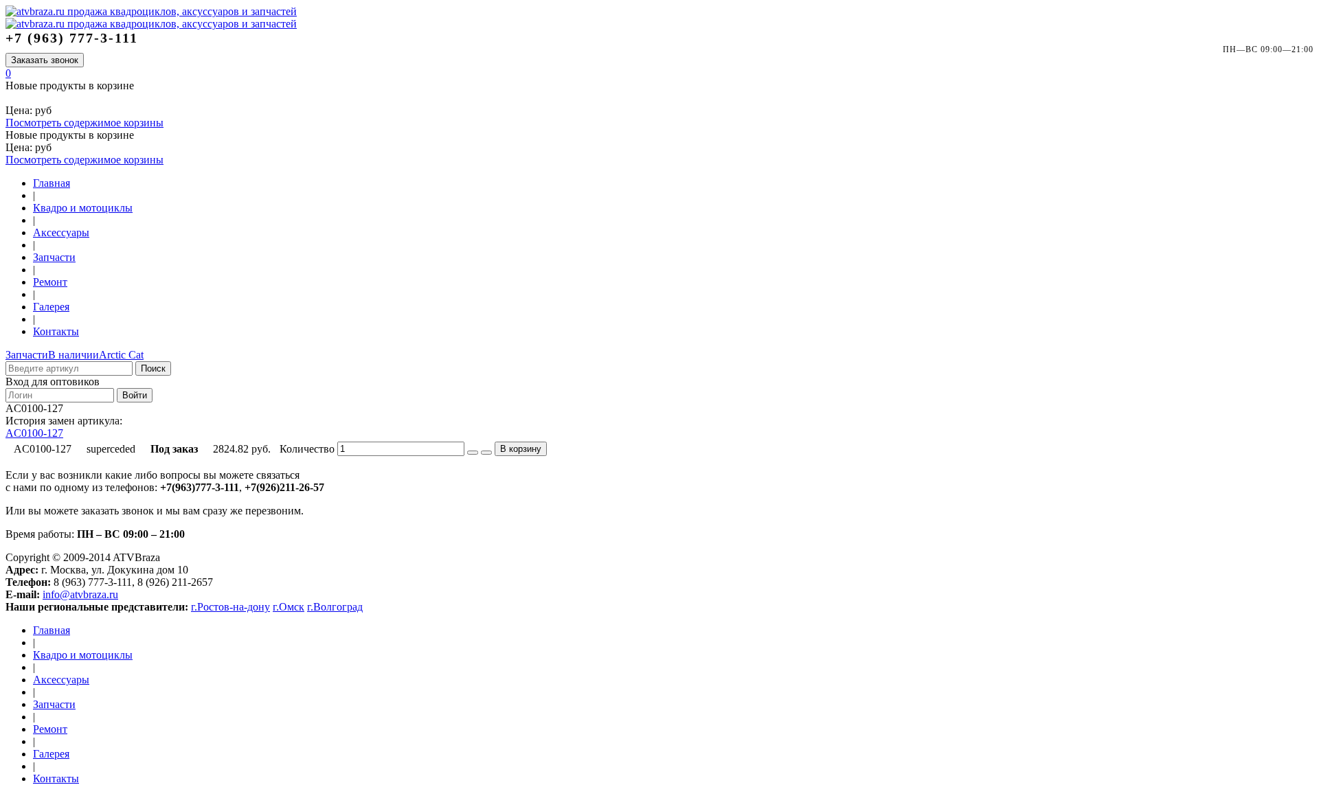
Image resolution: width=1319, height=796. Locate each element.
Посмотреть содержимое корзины (84, 122)
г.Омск (288, 607)
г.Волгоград (335, 607)
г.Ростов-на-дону (230, 607)
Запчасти (54, 257)
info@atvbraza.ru (80, 594)
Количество (307, 449)
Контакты (56, 331)
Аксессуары (61, 232)
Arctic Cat (121, 355)
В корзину (520, 449)
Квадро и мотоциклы (83, 208)
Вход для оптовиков (52, 381)
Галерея (51, 306)
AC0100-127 (34, 433)
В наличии (73, 355)
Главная (51, 183)
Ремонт (50, 282)
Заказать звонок (44, 60)
